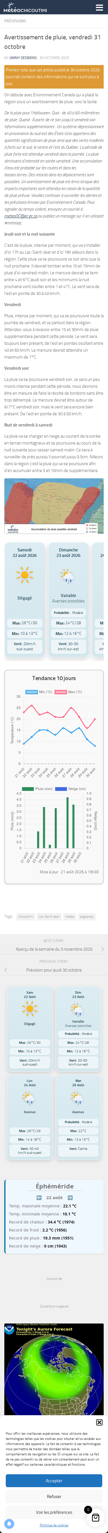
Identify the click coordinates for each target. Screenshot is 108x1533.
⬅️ (39, 1197)
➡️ (70, 1197)
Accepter (54, 1480)
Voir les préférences (54, 1512)
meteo (69, 917)
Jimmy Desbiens (23, 58)
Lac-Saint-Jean (49, 917)
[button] (99, 1422)
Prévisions (15, 21)
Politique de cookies (54, 1525)
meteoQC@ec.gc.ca (20, 216)
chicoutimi (25, 917)
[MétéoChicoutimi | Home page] (32, 7)
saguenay (87, 917)
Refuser (54, 1496)
